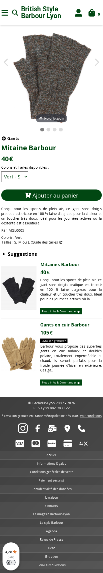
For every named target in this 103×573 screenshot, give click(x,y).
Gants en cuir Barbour (65, 325)
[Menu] (5, 12)
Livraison (51, 497)
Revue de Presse (51, 539)
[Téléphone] (81, 429)
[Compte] (78, 12)
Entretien (51, 556)
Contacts (51, 506)
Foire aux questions (52, 565)
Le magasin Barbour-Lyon (51, 514)
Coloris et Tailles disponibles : (25, 167)
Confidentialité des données (52, 489)
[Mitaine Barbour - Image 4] (61, 129)
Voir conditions (91, 416)
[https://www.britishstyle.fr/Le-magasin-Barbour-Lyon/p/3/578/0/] (67, 429)
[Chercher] (15, 12)
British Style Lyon (41, 12)
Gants (12, 138)
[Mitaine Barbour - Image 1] (42, 129)
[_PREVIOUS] (6, 62)
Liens (51, 548)
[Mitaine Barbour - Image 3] (54, 129)
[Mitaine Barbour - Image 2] (48, 129)
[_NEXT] (97, 62)
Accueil (51, 455)
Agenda (51, 531)
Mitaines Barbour (60, 264)
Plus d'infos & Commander (59, 311)
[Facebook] (37, 429)
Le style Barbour (51, 522)
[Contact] (52, 429)
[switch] (11, 562)
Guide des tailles (45, 242)
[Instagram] (23, 431)
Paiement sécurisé (51, 480)
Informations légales (51, 463)
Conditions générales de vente (51, 472)
